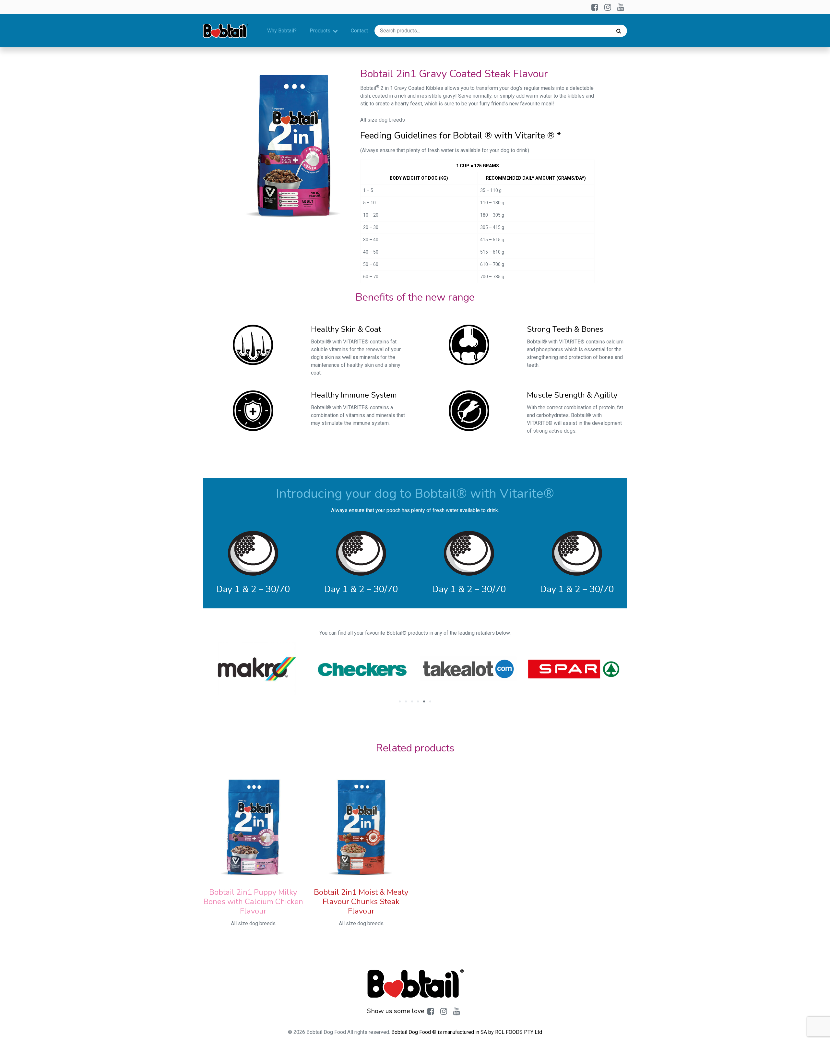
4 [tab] (418, 701)
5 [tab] (424, 701)
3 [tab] (412, 701)
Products (320, 31)
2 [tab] (406, 701)
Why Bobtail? (282, 31)
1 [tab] (400, 701)
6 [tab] (430, 701)
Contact (359, 31)
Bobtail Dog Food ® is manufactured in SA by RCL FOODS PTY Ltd (466, 1032)
